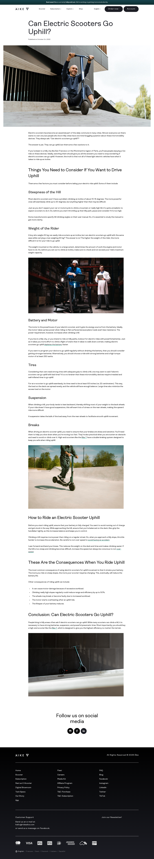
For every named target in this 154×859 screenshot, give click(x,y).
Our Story (19, 796)
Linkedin (103, 788)
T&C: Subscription (65, 796)
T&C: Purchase (63, 792)
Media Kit (61, 779)
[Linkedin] (84, 731)
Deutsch (45, 851)
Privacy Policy (63, 788)
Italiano (54, 851)
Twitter (102, 792)
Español (62, 851)
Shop (81, 9)
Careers (60, 775)
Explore (69, 9)
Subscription (55, 9)
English (21, 851)
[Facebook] (77, 731)
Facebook (103, 779)
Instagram (104, 783)
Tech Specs (20, 792)
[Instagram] (70, 731)
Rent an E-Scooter (23, 783)
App (17, 800)
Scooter (42, 9)
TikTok (102, 796)
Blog (101, 775)
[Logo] (21, 9)
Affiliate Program (64, 783)
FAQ (101, 771)
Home (18, 771)
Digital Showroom (23, 788)
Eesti (37, 851)
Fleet (59, 771)
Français (29, 851)
